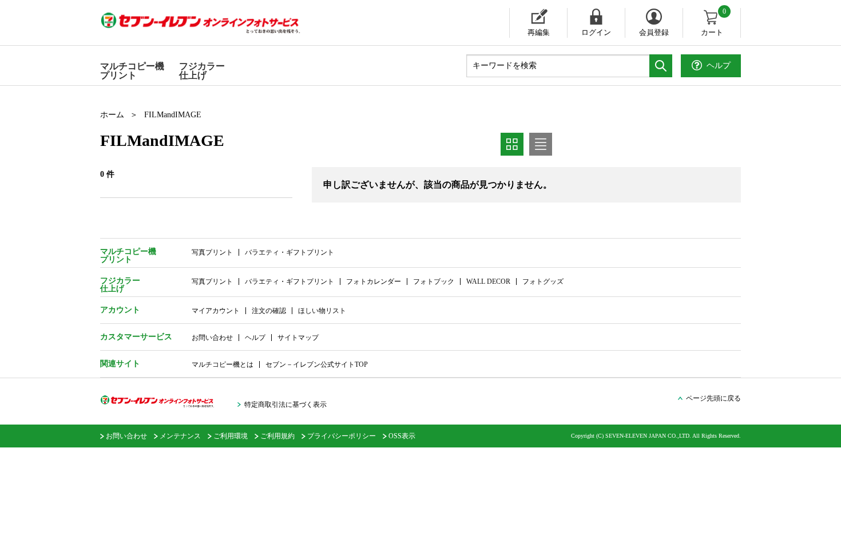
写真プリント (212, 252)
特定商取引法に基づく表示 (285, 405)
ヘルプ (255, 338)
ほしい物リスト (322, 311)
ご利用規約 (277, 436)
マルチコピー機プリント (132, 70)
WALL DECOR (488, 282)
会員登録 (654, 32)
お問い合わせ (212, 338)
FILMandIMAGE (172, 114)
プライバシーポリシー (341, 436)
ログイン (596, 32)
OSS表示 (401, 436)
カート (714, 22)
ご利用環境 (230, 436)
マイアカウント (216, 311)
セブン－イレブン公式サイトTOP (316, 364)
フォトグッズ (543, 282)
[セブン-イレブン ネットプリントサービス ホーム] (211, 23)
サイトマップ (298, 338)
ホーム (112, 114)
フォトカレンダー (373, 282)
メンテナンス (180, 436)
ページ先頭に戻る (713, 398)
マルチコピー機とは (222, 364)
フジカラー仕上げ (202, 70)
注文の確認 (269, 311)
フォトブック (433, 282)
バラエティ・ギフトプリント (289, 252)
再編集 (538, 32)
